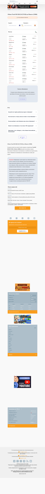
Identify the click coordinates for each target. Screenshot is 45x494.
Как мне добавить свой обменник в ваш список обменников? (21, 121)
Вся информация (12, 425)
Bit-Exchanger (11, 66)
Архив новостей (22, 473)
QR (31, 471)
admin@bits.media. (22, 468)
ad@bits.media (23, 458)
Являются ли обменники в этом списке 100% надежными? (20, 125)
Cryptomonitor (11, 60)
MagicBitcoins (11, 42)
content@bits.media (23, 455)
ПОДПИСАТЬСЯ (22, 231)
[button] (20, 25)
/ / (35, 36)
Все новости (22, 208)
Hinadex (10, 54)
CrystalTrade (11, 36)
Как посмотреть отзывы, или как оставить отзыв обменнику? (21, 116)
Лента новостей (12, 187)
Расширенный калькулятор (14, 311)
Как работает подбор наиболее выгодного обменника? (20, 112)
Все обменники (22, 99)
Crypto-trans (11, 72)
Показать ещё (23, 138)
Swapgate (11, 48)
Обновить (10, 354)
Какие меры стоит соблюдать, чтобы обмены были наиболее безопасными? (21, 131)
